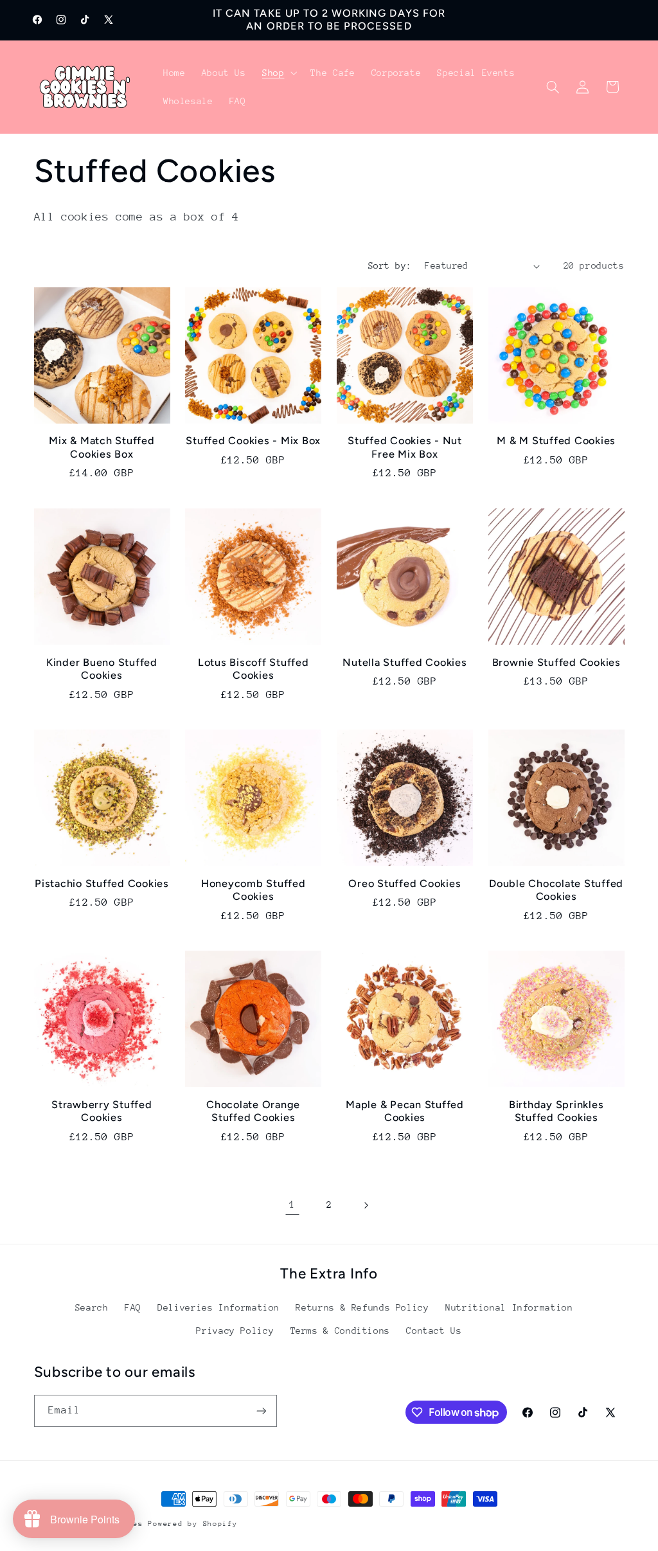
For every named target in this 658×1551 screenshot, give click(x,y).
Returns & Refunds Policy (362, 1307)
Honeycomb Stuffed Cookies (253, 889)
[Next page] (365, 1205)
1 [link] (292, 1204)
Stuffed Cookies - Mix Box (253, 441)
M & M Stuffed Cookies (556, 441)
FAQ (133, 1307)
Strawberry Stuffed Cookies (101, 1111)
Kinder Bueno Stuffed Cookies (101, 668)
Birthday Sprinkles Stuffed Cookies (556, 1111)
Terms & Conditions (340, 1330)
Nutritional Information (509, 1307)
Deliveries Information (218, 1307)
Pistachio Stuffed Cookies (102, 883)
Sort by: (389, 265)
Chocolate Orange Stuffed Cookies (253, 1111)
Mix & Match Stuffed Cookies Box (101, 447)
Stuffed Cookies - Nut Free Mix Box (405, 447)
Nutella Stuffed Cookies (404, 662)
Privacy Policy (235, 1330)
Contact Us (433, 1330)
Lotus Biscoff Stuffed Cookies (253, 668)
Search (92, 1307)
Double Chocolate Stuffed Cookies (556, 889)
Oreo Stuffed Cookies (404, 883)
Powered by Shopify (192, 1524)
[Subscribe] (261, 1410)
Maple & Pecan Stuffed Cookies (405, 1111)
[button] (278, 72)
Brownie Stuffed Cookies (556, 662)
